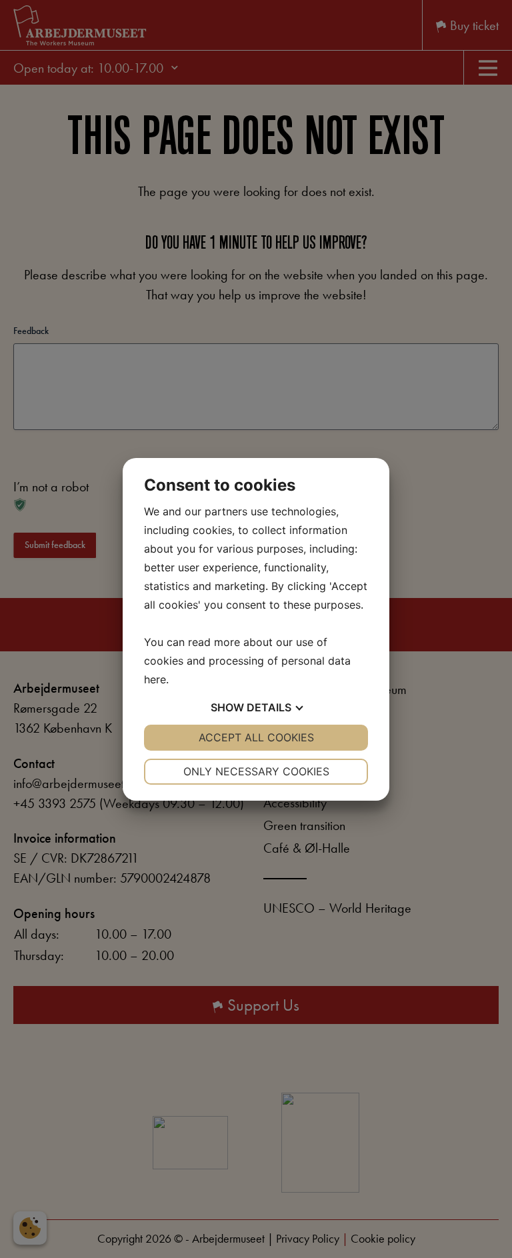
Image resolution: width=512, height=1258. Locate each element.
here (155, 679)
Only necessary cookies (256, 771)
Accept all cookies (256, 737)
